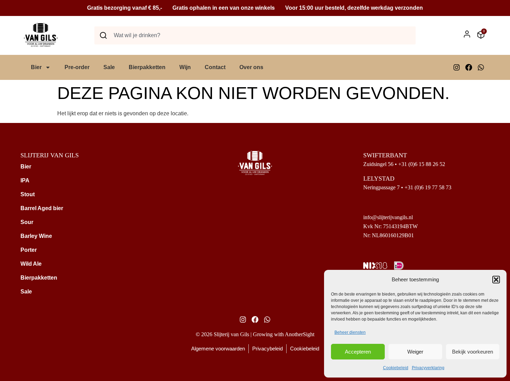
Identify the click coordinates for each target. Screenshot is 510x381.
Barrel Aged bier (41, 208)
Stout (27, 194)
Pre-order (77, 67)
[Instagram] (456, 67)
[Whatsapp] (481, 67)
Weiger (415, 352)
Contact (215, 67)
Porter (28, 250)
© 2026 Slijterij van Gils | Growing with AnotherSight (255, 334)
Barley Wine (36, 236)
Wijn (185, 67)
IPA (24, 180)
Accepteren (358, 352)
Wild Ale (31, 264)
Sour (26, 222)
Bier (36, 67)
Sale (109, 67)
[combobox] (255, 35)
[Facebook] (469, 67)
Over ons (251, 67)
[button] (496, 279)
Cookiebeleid (395, 367)
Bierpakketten (147, 67)
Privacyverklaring (428, 367)
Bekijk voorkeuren (472, 352)
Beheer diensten (350, 332)
